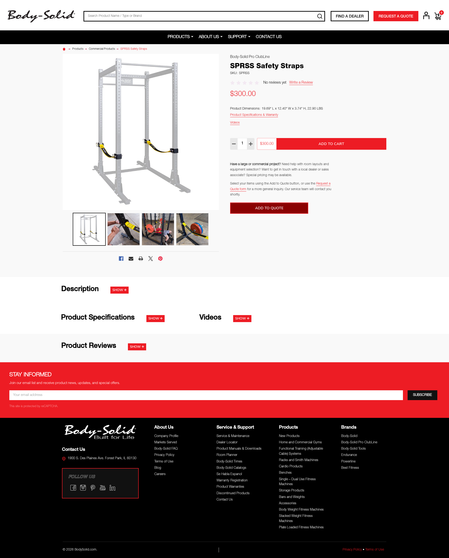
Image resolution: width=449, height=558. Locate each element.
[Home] (65, 49)
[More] (193, 36)
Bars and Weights (292, 497)
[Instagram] (83, 487)
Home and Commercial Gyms (300, 442)
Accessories (287, 503)
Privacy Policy (164, 455)
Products (179, 37)
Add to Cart (331, 143)
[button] (100, 432)
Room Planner (227, 455)
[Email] (131, 258)
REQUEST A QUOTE (396, 17)
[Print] (141, 258)
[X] (150, 258)
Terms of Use (163, 461)
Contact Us (269, 37)
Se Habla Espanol (229, 474)
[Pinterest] (160, 258)
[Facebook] (121, 258)
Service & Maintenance (233, 436)
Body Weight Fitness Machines (301, 510)
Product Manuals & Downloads (239, 449)
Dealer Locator (227, 442)
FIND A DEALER (350, 17)
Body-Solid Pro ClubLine (359, 442)
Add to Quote (269, 208)
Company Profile (166, 436)
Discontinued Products (233, 493)
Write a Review (301, 83)
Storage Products (291, 490)
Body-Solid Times (229, 461)
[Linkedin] (112, 487)
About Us (209, 37)
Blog (157, 468)
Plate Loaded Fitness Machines (301, 527)
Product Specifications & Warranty (254, 115)
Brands (348, 427)
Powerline (348, 461)
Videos (235, 122)
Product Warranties (230, 487)
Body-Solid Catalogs (231, 468)
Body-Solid (349, 436)
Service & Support (235, 427)
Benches (285, 473)
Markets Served (165, 442)
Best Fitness (350, 468)
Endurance (349, 455)
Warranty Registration (232, 480)
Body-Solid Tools (353, 449)
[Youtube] (103, 487)
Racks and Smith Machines (298, 460)
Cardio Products (291, 466)
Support (237, 37)
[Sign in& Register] (426, 15)
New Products (289, 436)
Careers (160, 474)
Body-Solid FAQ (166, 449)
